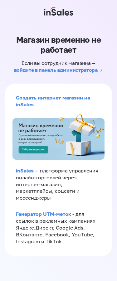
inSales (25, 170)
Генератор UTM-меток (43, 214)
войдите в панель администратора (56, 70)
